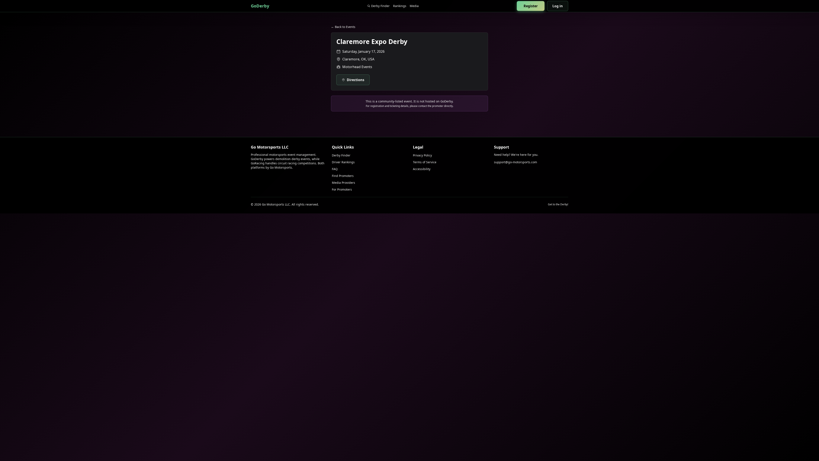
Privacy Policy (422, 155)
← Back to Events (343, 27)
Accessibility (421, 169)
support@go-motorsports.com (515, 162)
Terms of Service (424, 162)
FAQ (335, 169)
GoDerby (260, 6)
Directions (355, 79)
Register (531, 6)
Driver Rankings (343, 162)
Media (414, 6)
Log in (557, 6)
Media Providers (343, 183)
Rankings (399, 6)
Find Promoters (343, 176)
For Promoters (342, 189)
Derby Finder (380, 6)
